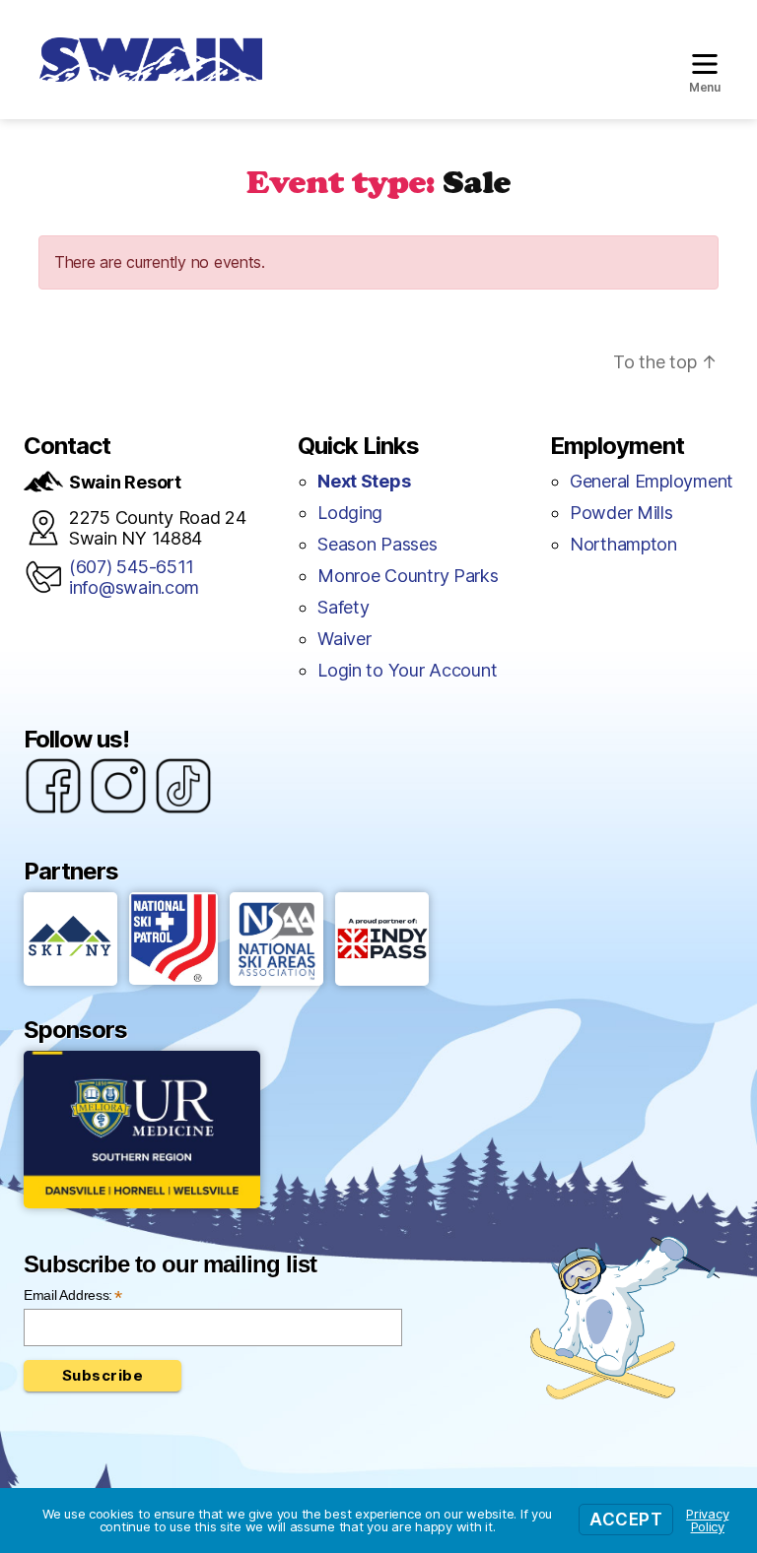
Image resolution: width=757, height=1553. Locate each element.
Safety (343, 607)
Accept (625, 1519)
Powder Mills (621, 512)
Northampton (623, 544)
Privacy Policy (707, 1520)
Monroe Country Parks (408, 575)
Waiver (344, 638)
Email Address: (73, 1296)
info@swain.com (134, 587)
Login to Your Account (407, 670)
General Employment (651, 481)
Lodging (349, 512)
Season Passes (377, 544)
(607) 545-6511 (131, 566)
